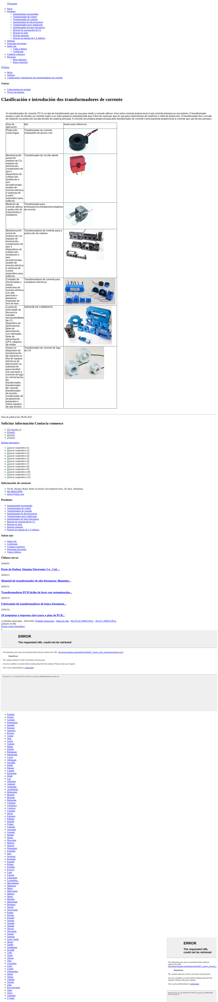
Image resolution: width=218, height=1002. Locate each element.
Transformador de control (25, 16)
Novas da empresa (15, 92)
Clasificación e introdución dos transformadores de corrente (35, 77)
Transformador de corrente (25, 19)
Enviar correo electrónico (13, 626)
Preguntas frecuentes (16, 43)
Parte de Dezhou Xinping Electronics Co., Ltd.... (30, 569)
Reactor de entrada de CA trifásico (29, 38)
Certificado (18, 51)
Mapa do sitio (62, 621)
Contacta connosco (16, 54)
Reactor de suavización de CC (27, 30)
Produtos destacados (44, 621)
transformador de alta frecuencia (28, 22)
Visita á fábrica (20, 49)
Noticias (11, 41)
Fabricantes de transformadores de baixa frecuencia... (33, 603)
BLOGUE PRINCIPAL (82, 621)
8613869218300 (15, 491)
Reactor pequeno (21, 35)
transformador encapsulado (25, 14)
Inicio (9, 8)
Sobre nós (11, 46)
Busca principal (20, 62)
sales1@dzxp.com (15, 494)
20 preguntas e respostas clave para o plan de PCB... (33, 615)
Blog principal (19, 59)
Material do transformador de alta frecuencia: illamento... (36, 580)
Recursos (11, 57)
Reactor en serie (20, 33)
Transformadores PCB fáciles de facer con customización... (36, 592)
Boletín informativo (10, 442)
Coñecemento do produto (19, 89)
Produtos (11, 11)
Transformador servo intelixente (28, 24)
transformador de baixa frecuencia (29, 27)
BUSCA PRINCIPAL (106, 621)
